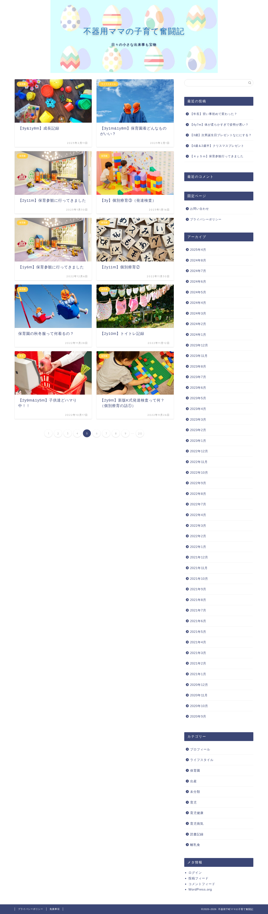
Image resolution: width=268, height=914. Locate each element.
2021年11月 (199, 568)
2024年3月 (198, 313)
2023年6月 (198, 387)
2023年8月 (198, 366)
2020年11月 (199, 695)
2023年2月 (198, 430)
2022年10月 (199, 472)
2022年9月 (198, 483)
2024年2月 (198, 324)
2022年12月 (199, 451)
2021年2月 (198, 663)
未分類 (195, 791)
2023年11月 (199, 356)
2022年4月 (198, 515)
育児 (193, 802)
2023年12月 (199, 345)
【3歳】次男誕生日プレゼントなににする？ (221, 135)
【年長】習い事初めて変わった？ (213, 114)
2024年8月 (198, 260)
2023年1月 (198, 440)
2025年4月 (198, 249)
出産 (193, 781)
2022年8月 (198, 493)
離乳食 (195, 844)
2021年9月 (198, 589)
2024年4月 (198, 302)
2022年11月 (199, 462)
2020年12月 (199, 684)
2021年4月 (198, 642)
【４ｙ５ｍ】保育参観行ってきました (217, 156)
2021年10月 (199, 578)
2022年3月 (198, 525)
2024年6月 (198, 281)
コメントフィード (201, 884)
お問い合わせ (199, 208)
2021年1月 (198, 674)
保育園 (195, 770)
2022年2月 (198, 536)
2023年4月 (198, 409)
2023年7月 (198, 377)
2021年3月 (198, 653)
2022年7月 (198, 504)
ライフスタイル (202, 760)
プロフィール (200, 749)
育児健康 (197, 813)
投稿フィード (198, 878)
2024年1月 (198, 334)
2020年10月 (199, 706)
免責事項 (55, 909)
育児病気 (197, 823)
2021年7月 (198, 610)
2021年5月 (198, 631)
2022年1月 (198, 547)
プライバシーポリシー (206, 219)
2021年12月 (199, 557)
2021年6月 (198, 621)
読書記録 (197, 834)
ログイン (195, 872)
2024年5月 (198, 292)
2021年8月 (198, 600)
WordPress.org (200, 889)
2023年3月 (198, 419)
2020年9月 (198, 716)
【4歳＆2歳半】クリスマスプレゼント (217, 145)
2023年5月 (198, 398)
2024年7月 (198, 271)
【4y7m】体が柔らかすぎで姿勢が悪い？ (219, 124)
